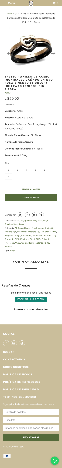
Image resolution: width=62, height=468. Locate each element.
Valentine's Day (43, 243)
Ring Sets (9, 235)
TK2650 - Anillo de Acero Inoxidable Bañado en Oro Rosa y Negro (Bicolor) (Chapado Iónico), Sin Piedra (29, 83)
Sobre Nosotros (16, 366)
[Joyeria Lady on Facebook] (6, 343)
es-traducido (48, 228)
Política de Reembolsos (21, 381)
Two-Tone (9, 243)
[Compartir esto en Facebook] (27, 214)
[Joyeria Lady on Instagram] (14, 343)
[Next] (52, 53)
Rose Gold (26, 235)
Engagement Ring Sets (31, 220)
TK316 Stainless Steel (25, 239)
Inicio (9, 13)
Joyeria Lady (17, 446)
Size (7, 163)
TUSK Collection (44, 239)
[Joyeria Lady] (31, 3)
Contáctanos (14, 359)
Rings (46, 220)
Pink (54, 231)
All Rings (19, 228)
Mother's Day (34, 231)
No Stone (46, 231)
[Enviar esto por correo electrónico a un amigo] (41, 214)
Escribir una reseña (31, 299)
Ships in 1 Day (50, 235)
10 (8, 176)
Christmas (36, 228)
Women (8, 246)
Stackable (9, 239)
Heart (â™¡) (10, 231)
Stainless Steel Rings (14, 224)
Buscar (8, 351)
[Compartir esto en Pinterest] (34, 214)
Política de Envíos (17, 374)
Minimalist (22, 231)
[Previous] (9, 53)
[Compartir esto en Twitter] (19, 214)
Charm (27, 228)
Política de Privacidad (21, 389)
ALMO (7, 93)
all (16, 13)
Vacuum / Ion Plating (25, 243)
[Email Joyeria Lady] (22, 343)
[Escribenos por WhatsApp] (55, 461)
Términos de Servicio (19, 396)
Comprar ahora (31, 198)
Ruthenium (37, 235)
